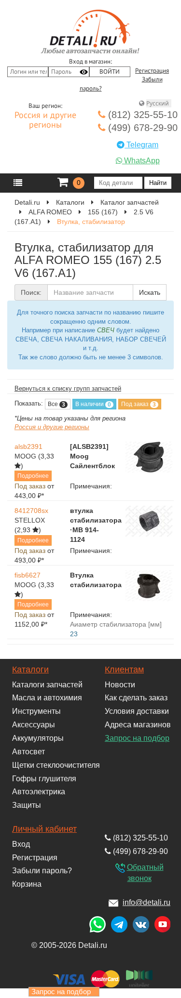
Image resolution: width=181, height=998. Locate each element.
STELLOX (29, 520)
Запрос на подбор (137, 738)
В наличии (93, 404)
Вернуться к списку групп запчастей (67, 388)
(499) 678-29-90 (141, 127)
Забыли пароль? (42, 871)
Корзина (27, 884)
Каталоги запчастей (47, 685)
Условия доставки (137, 711)
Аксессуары (33, 725)
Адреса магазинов (138, 725)
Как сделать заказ (136, 698)
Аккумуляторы (38, 738)
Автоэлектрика (38, 792)
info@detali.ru (146, 902)
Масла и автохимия (47, 698)
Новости (120, 685)
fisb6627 (27, 575)
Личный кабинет (44, 829)
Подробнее (33, 476)
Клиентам (124, 669)
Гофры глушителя (44, 779)
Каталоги (30, 669)
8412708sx (31, 510)
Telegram (141, 145)
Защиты (26, 805)
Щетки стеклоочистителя (56, 765)
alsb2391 (28, 446)
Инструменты (36, 711)
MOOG (25, 456)
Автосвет (28, 752)
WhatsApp (141, 161)
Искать (149, 292)
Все (56, 404)
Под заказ (138, 404)
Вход (21, 844)
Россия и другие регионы (45, 120)
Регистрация (152, 71)
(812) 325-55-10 (141, 114)
